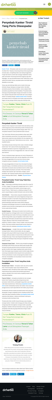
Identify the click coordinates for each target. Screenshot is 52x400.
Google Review (30, 370)
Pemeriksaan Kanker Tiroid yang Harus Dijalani (43, 53)
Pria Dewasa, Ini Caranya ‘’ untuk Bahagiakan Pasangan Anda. (18, 116)
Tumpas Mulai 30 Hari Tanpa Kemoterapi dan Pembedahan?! (17, 106)
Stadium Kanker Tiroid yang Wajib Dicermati (43, 46)
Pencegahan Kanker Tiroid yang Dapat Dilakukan (44, 60)
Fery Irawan (11, 31)
